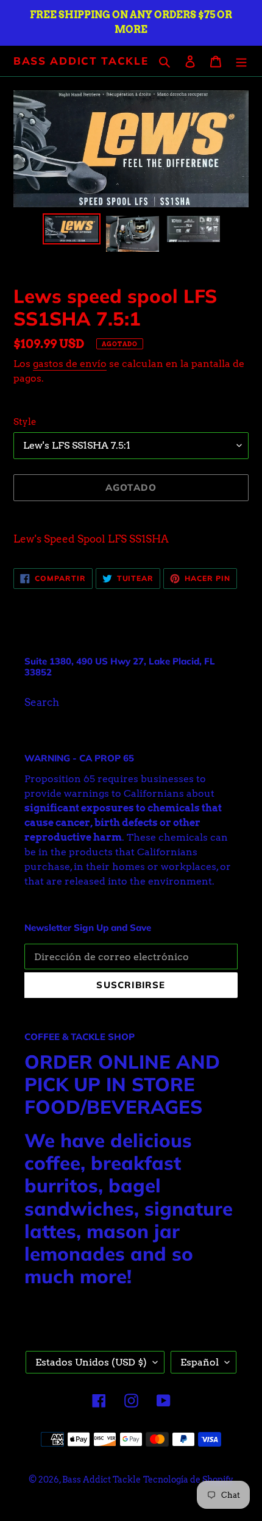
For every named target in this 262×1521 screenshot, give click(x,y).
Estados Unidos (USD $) (91, 1362)
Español (199, 1362)
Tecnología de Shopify (188, 1479)
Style (25, 421)
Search (41, 702)
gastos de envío (70, 363)
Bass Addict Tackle (81, 61)
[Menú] (241, 61)
